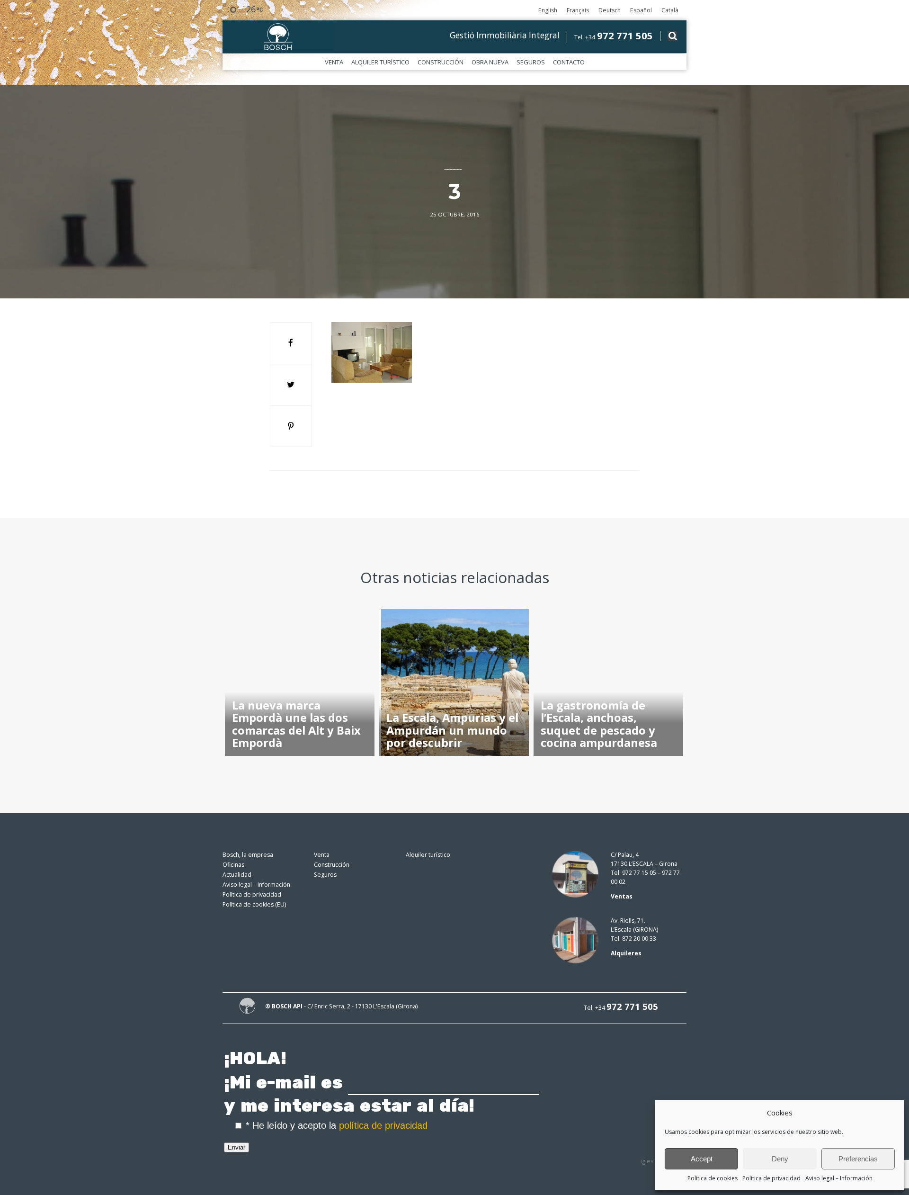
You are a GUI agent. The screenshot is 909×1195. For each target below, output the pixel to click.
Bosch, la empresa (248, 855)
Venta (334, 62)
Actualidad (237, 875)
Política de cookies (712, 1178)
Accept (702, 1159)
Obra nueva (490, 62)
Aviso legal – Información (839, 1178)
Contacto (569, 62)
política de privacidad (383, 1125)
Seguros (531, 62)
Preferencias (858, 1159)
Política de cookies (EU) (254, 904)
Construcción (440, 62)
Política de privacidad (771, 1178)
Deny (780, 1159)
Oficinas (233, 865)
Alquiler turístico (380, 62)
